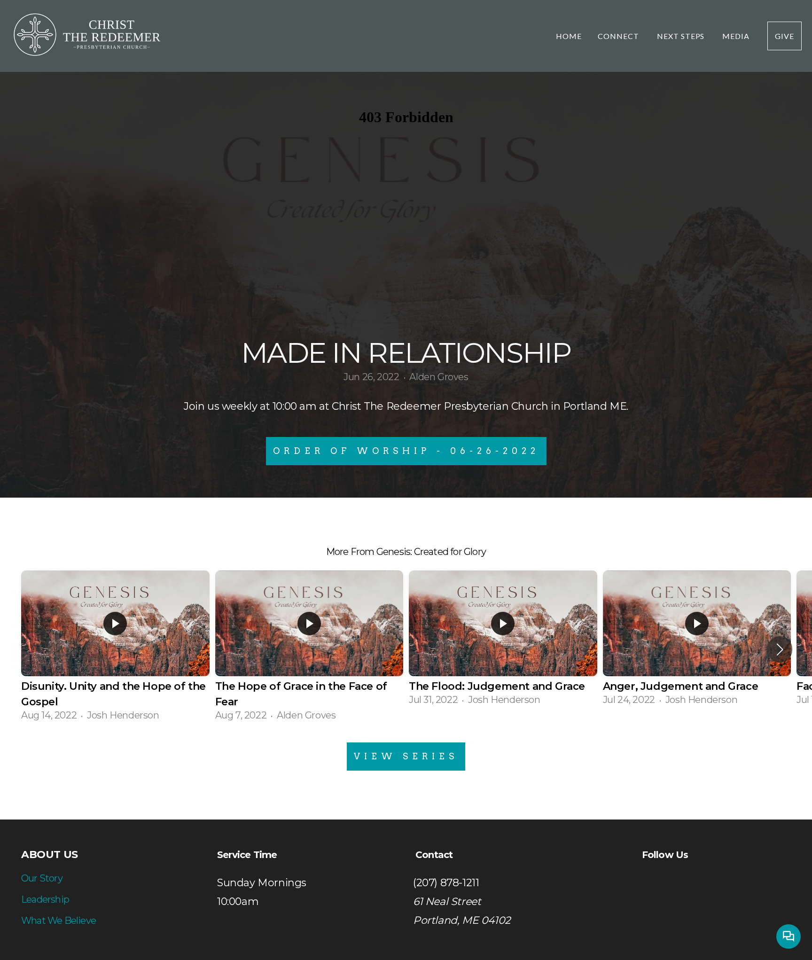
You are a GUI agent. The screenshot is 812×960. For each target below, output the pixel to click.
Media (736, 35)
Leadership (45, 899)
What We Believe (58, 920)
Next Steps (682, 35)
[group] (115, 649)
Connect (619, 35)
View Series (406, 756)
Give (784, 35)
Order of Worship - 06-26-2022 (406, 451)
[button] (779, 649)
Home (569, 35)
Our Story (41, 878)
